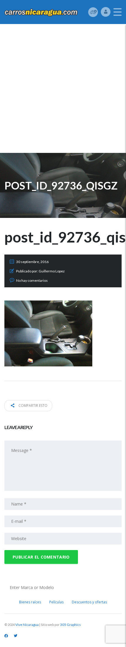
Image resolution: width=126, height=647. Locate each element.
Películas (56, 602)
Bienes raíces (30, 602)
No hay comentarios (32, 280)
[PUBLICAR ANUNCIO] (93, 12)
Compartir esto (32, 405)
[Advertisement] (63, 90)
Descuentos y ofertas (89, 602)
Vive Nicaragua (27, 624)
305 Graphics (70, 624)
